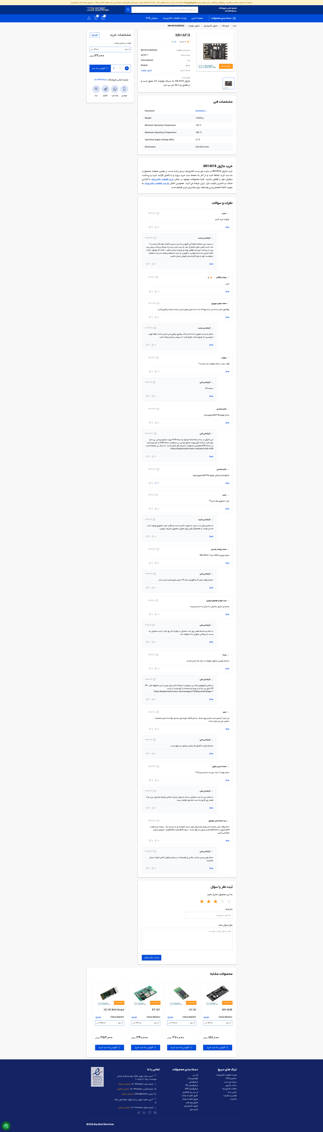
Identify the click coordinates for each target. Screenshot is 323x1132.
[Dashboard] (88, 18)
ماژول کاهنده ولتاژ (190, 1099)
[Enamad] (97, 1086)
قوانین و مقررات (230, 1095)
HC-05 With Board (186, 1010)
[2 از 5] (208, 901)
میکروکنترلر (193, 1082)
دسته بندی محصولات (221, 18)
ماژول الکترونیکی (211, 26)
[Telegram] (138, 1113)
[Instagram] (149, 1113)
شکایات (233, 1099)
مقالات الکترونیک (229, 1089)
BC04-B (156, 1010)
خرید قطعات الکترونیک (162, 179)
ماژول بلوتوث (194, 26)
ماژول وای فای (192, 1102)
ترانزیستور (194, 1109)
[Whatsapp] (144, 1113)
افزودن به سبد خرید (216, 1047)
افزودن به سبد (98, 68)
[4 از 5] (222, 901)
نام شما (229, 909)
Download (200, 111)
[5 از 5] (229, 901)
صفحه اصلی (197, 18)
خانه (235, 26)
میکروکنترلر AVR (191, 1089)
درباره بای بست (230, 1082)
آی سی (195, 1075)
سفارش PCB (152, 18)
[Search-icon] (128, 10)
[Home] (97, 9)
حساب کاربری (231, 1085)
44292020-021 (100, 79)
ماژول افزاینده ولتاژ (190, 1095)
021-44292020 (231, 11)
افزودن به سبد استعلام (108, 1047)
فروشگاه (225, 26)
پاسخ (227, 227)
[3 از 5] (215, 901)
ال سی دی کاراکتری (190, 1092)
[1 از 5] (201, 901)
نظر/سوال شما (226, 925)
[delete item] (113, 68)
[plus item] (127, 68)
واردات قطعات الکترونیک (174, 18)
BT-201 (228, 1010)
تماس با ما (232, 1092)
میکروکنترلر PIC (191, 1085)
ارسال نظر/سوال (151, 957)
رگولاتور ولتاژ (192, 1078)
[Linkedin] (155, 1113)
